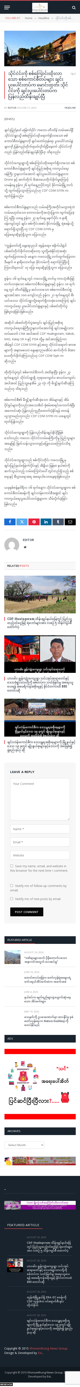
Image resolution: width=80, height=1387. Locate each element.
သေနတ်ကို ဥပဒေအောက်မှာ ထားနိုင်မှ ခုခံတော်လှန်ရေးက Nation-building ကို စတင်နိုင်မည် (48, 1021)
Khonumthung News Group (48, 1348)
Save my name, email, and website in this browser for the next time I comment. (39, 868)
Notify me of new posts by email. (38, 899)
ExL (40, 1353)
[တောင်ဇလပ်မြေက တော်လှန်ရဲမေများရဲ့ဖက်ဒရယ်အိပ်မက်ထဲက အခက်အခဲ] (12, 977)
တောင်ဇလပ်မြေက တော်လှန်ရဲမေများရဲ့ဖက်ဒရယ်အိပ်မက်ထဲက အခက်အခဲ (47, 979)
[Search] (73, 7)
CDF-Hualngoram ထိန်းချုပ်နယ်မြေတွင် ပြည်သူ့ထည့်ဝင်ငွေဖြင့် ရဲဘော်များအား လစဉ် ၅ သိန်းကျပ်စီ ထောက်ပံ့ (39, 623)
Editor (12, 107)
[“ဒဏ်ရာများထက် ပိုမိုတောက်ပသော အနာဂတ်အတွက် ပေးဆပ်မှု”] (12, 957)
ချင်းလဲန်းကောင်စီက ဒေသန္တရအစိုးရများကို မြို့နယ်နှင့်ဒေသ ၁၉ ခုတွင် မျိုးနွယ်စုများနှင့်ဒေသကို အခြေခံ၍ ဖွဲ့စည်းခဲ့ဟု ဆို (41, 746)
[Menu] (7, 7)
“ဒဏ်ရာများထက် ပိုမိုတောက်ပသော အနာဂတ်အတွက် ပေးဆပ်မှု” (45, 960)
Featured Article (19, 940)
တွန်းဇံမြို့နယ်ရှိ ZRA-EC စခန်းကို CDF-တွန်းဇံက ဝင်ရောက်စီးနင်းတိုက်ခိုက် (47, 1301)
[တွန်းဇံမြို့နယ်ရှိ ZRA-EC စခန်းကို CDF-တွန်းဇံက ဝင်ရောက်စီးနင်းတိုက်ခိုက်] (15, 1296)
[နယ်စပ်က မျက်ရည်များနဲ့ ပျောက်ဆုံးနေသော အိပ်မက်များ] (12, 997)
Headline (70, 107)
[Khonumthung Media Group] (40, 7)
